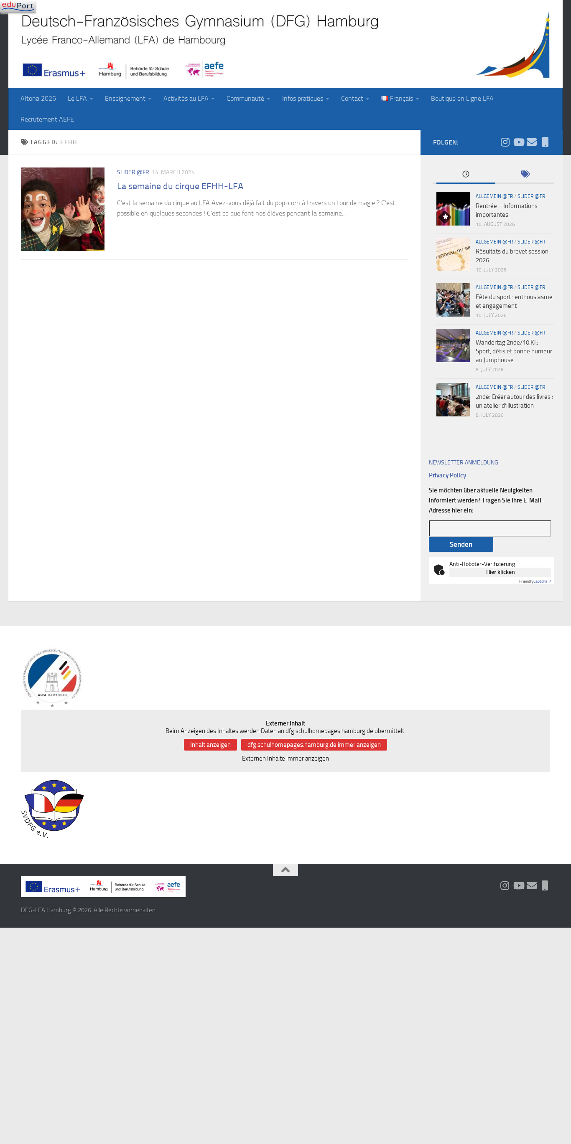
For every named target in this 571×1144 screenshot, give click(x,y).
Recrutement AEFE (47, 119)
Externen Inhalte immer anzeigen (285, 758)
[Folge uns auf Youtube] (518, 142)
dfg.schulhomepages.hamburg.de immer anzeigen (314, 744)
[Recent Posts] (465, 175)
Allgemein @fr (494, 196)
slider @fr (133, 172)
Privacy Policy (447, 475)
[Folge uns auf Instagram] (505, 142)
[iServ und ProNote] (545, 142)
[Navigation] (18, 6)
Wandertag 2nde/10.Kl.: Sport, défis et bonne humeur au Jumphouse (514, 351)
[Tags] (524, 175)
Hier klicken (500, 572)
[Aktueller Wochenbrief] (532, 142)
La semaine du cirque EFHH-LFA (180, 186)
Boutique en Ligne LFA (462, 98)
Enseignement (125, 98)
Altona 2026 (38, 98)
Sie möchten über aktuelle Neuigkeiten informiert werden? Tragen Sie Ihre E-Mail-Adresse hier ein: (486, 500)
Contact (352, 98)
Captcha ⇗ (535, 581)
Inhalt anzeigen (210, 744)
